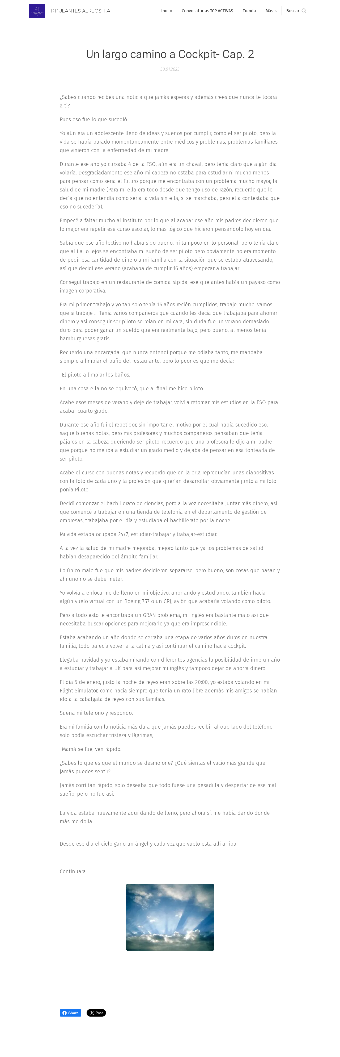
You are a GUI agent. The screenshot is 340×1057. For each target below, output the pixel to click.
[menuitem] (166, 11)
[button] (296, 11)
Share (73, 1013)
